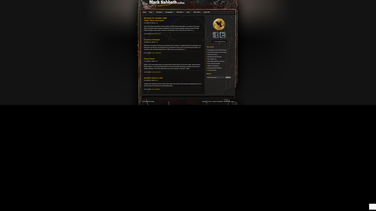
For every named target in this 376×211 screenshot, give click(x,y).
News (150, 12)
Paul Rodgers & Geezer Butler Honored (217, 50)
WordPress (227, 101)
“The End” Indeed (212, 70)
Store (188, 12)
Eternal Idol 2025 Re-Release (215, 68)
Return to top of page (148, 101)
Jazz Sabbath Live (212, 59)
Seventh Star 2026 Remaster (215, 56)
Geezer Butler (156, 33)
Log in (232, 101)
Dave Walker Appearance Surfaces (216, 61)
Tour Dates (179, 12)
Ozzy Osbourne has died (214, 63)
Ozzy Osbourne (156, 53)
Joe (157, 23)
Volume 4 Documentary (213, 65)
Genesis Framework (217, 101)
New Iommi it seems (212, 54)
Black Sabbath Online (187, 5)
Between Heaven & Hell (153, 78)
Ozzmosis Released (152, 40)
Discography (168, 12)
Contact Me (206, 12)
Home (144, 12)
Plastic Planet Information (154, 20)
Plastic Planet (149, 59)
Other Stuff (196, 12)
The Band (158, 12)
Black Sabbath (156, 89)
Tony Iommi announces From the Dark (217, 52)
